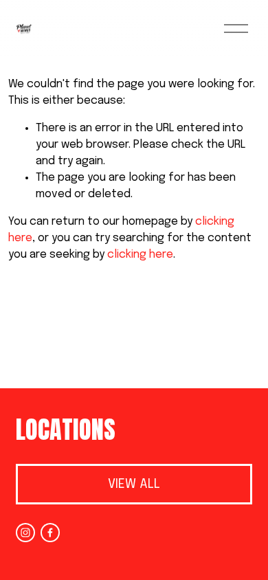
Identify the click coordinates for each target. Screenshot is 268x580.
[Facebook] (50, 532)
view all (134, 484)
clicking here (140, 254)
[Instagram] (25, 532)
